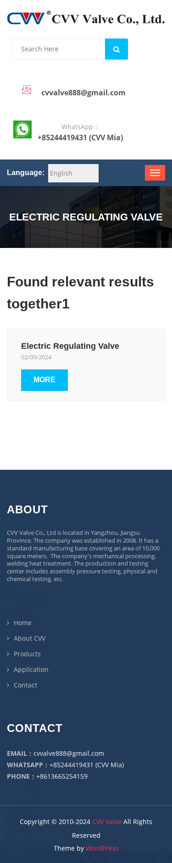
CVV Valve (107, 821)
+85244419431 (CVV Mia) (87, 764)
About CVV (29, 638)
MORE (44, 380)
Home (23, 622)
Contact (25, 685)
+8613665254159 (62, 776)
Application (31, 669)
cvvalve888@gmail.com (68, 753)
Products (27, 653)
